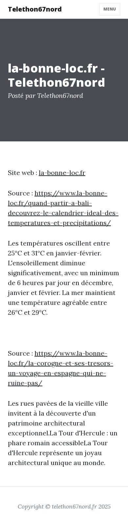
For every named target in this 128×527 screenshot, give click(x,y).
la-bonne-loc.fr (62, 172)
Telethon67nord (35, 9)
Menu (109, 9)
